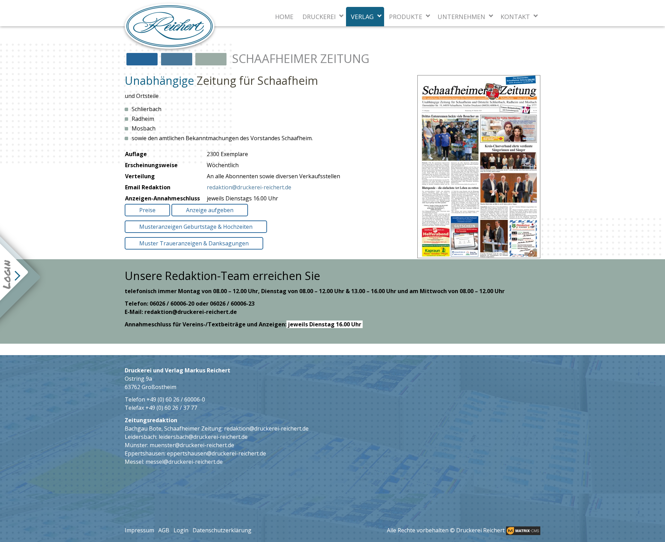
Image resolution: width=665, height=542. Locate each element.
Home (284, 16)
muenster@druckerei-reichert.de (192, 445)
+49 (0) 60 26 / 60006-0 (176, 399)
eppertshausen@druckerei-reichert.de (216, 453)
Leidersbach (140, 437)
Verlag (362, 16)
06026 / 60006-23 (232, 303)
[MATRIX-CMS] (523, 530)
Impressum (139, 530)
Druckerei (319, 16)
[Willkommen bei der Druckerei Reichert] (169, 26)
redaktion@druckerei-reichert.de (249, 187)
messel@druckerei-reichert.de (184, 462)
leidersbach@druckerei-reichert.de (203, 437)
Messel (134, 462)
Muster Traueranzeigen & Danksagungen (194, 243)
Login (181, 530)
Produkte (405, 16)
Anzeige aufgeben (209, 210)
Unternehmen (461, 16)
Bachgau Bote (143, 428)
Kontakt (515, 16)
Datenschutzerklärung (222, 530)
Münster (136, 445)
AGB (163, 530)
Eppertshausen (145, 453)
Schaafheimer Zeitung (193, 428)
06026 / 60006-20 (172, 303)
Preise (147, 210)
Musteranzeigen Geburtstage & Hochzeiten (195, 227)
